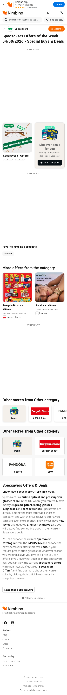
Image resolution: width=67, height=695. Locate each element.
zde (45, 547)
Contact (6, 639)
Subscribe (58, 28)
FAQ (4, 635)
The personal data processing (33, 690)
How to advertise (11, 661)
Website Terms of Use (33, 686)
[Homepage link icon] (23, 598)
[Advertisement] (33, 85)
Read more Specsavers (18, 589)
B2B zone (7, 665)
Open (59, 4)
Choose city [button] (56, 19)
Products (7, 648)
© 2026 (33, 677)
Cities (5, 643)
